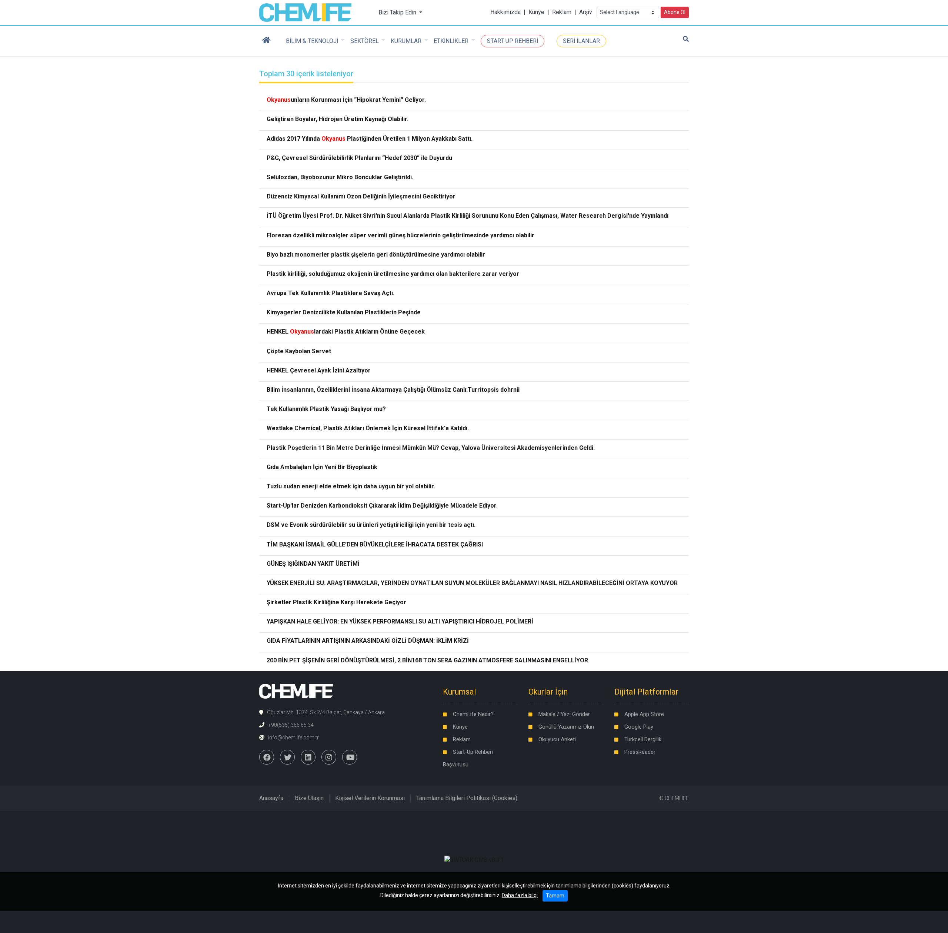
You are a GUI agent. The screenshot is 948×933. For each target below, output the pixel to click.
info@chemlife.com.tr (293, 737)
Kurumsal (459, 691)
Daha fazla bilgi (520, 895)
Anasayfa (271, 798)
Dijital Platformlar (646, 691)
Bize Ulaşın (309, 798)
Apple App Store (644, 714)
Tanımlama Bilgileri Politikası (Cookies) (466, 798)
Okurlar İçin (548, 691)
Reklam (561, 12)
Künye (536, 12)
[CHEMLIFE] (305, 12)
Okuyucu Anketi (557, 739)
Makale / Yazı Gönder (564, 714)
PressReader (639, 752)
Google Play (638, 726)
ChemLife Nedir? (473, 714)
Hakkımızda (505, 12)
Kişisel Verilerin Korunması (370, 798)
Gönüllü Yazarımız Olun (566, 726)
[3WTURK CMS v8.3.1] (474, 859)
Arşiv (585, 12)
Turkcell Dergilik (642, 739)
